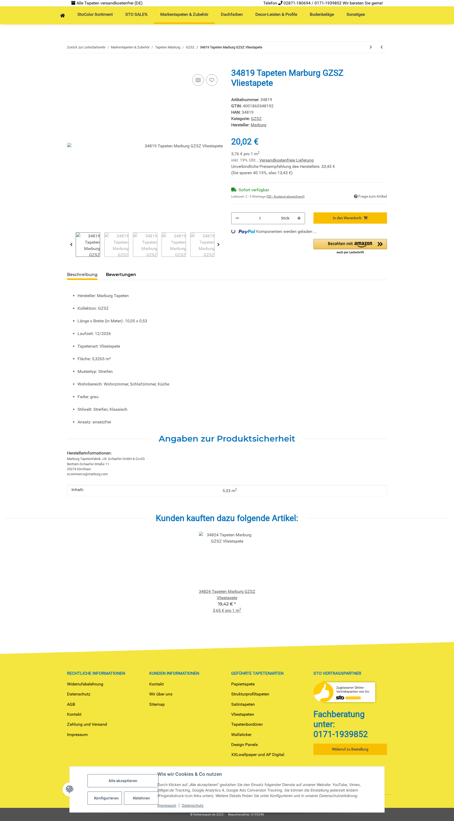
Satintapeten (243, 704)
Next (218, 244)
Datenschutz (78, 694)
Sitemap (157, 704)
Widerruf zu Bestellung (350, 749)
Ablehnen (141, 798)
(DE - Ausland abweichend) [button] (285, 196)
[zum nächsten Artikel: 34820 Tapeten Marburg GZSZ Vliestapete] (370, 47)
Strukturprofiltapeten (250, 694)
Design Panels (244, 744)
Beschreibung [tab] (82, 274)
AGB (71, 704)
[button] (350, 247)
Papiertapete (243, 684)
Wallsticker (241, 734)
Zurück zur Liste (79, 47)
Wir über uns (160, 694)
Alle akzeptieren (123, 780)
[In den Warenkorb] (71, 65)
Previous (71, 244)
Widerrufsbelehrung (85, 684)
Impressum (77, 734)
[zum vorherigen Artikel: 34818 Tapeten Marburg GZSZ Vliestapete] (381, 47)
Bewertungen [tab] (121, 274)
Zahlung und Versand (87, 724)
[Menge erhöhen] (299, 218)
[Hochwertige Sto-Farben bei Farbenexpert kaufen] (62, 15)
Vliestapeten (242, 714)
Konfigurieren (106, 798)
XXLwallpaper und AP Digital (257, 754)
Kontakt (74, 714)
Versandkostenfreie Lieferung (286, 160)
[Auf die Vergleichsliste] (198, 80)
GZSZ (256, 118)
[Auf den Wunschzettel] (212, 80)
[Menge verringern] (237, 218)
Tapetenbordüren (247, 724)
